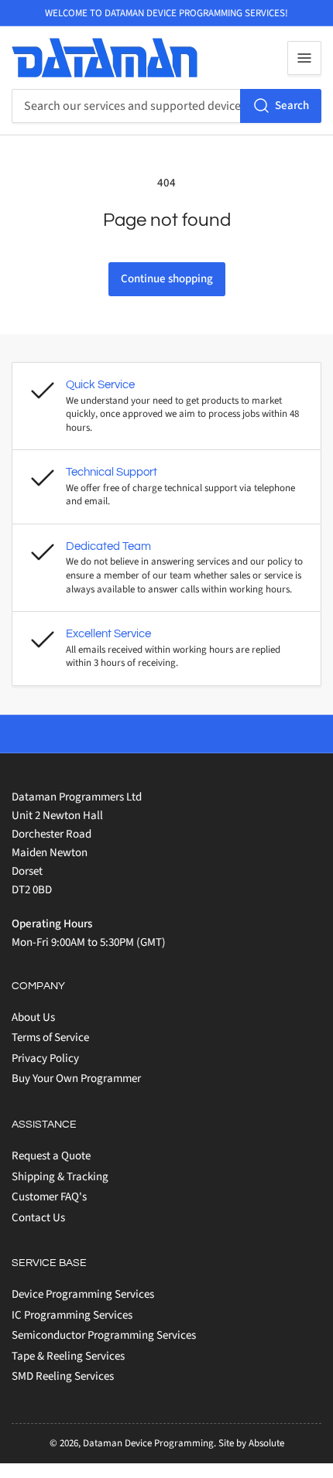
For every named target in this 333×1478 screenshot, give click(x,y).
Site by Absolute (251, 1443)
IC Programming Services (72, 1315)
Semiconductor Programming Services (104, 1335)
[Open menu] (304, 58)
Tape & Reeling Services (68, 1356)
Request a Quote (51, 1156)
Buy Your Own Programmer (76, 1078)
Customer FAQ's (49, 1197)
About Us (33, 1017)
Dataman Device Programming (148, 1443)
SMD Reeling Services (63, 1376)
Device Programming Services (83, 1294)
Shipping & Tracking (60, 1177)
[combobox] (166, 106)
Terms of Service (50, 1037)
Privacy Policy (45, 1058)
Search (292, 105)
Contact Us (38, 1218)
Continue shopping (167, 279)
